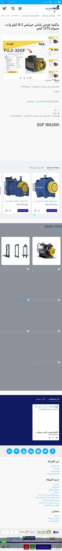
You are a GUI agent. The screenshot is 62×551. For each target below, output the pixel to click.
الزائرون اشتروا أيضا (36, 167)
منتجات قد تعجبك (53, 167)
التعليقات (48, 80)
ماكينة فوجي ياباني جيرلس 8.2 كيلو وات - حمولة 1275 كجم (46, 432)
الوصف (56, 80)
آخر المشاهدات (53, 399)
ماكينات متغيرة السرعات (30, 16)
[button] (44, 57)
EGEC (55, 113)
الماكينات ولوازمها (48, 16)
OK (4, 542)
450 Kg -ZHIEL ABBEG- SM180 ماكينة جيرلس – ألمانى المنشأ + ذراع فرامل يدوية (16, 201)
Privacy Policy (14, 544)
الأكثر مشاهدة (40, 399)
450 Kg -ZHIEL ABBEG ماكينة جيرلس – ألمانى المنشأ (45, 201)
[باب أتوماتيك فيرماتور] (15, 313)
